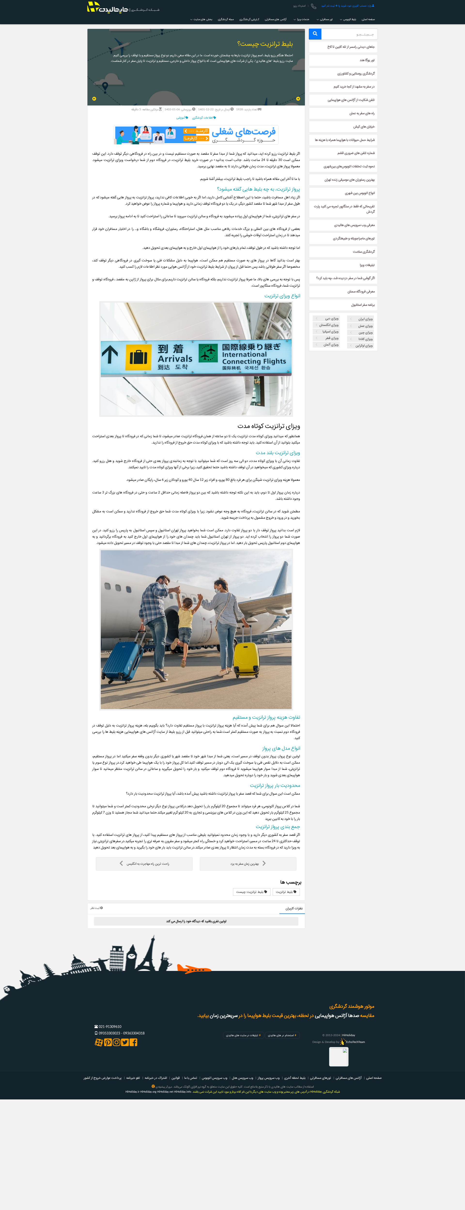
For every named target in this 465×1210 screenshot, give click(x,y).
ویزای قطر (332, 338)
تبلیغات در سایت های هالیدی (242, 1035)
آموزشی (181, 117)
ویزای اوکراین (364, 345)
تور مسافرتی (326, 19)
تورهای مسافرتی (320, 1077)
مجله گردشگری (226, 19)
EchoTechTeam (355, 1042)
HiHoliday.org (148, 1091)
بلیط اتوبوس (349, 19)
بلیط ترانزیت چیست (250, 891)
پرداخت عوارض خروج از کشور (103, 1077)
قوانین (175, 1077)
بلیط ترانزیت (285, 891)
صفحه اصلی (368, 19)
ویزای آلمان (331, 344)
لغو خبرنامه (133, 1077)
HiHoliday (348, 1035)
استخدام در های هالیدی (281, 1035)
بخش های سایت (202, 19)
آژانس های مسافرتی (275, 19)
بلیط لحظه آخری (294, 1077)
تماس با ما (190, 1077)
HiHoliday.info (182, 1091)
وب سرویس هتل (242, 1077)
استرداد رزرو (299, 6)
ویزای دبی (331, 318)
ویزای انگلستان (328, 324)
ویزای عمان (365, 325)
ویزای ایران (365, 318)
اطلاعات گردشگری (202, 117)
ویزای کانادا (365, 339)
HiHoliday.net (165, 1091)
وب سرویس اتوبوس (214, 1077)
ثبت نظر (95, 908)
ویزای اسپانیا (330, 331)
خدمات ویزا (302, 19)
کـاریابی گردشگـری (249, 19)
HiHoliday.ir (132, 1091)
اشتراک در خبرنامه (156, 1077)
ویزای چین (365, 332)
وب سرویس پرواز (268, 1077)
